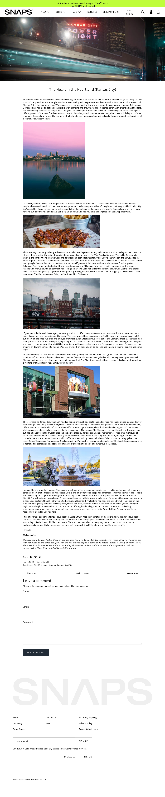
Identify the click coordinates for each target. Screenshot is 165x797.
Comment (28, 622)
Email (26, 606)
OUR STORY (129, 12)
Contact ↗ (51, 717)
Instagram (70, 756)
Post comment (36, 652)
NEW (43, 11)
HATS (75, 11)
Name (26, 591)
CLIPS (59, 11)
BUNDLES (92, 11)
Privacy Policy (85, 723)
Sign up (83, 741)
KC (39, 565)
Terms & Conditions (88, 729)
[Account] (150, 12)
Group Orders (19, 729)
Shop (15, 717)
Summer (52, 565)
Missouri (44, 565)
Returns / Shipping (88, 717)
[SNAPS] (19, 12)
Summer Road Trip (65, 565)
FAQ (48, 723)
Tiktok (88, 756)
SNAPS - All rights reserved (33, 779)
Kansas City (32, 565)
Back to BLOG (82, 573)
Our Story (17, 723)
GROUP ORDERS (111, 11)
